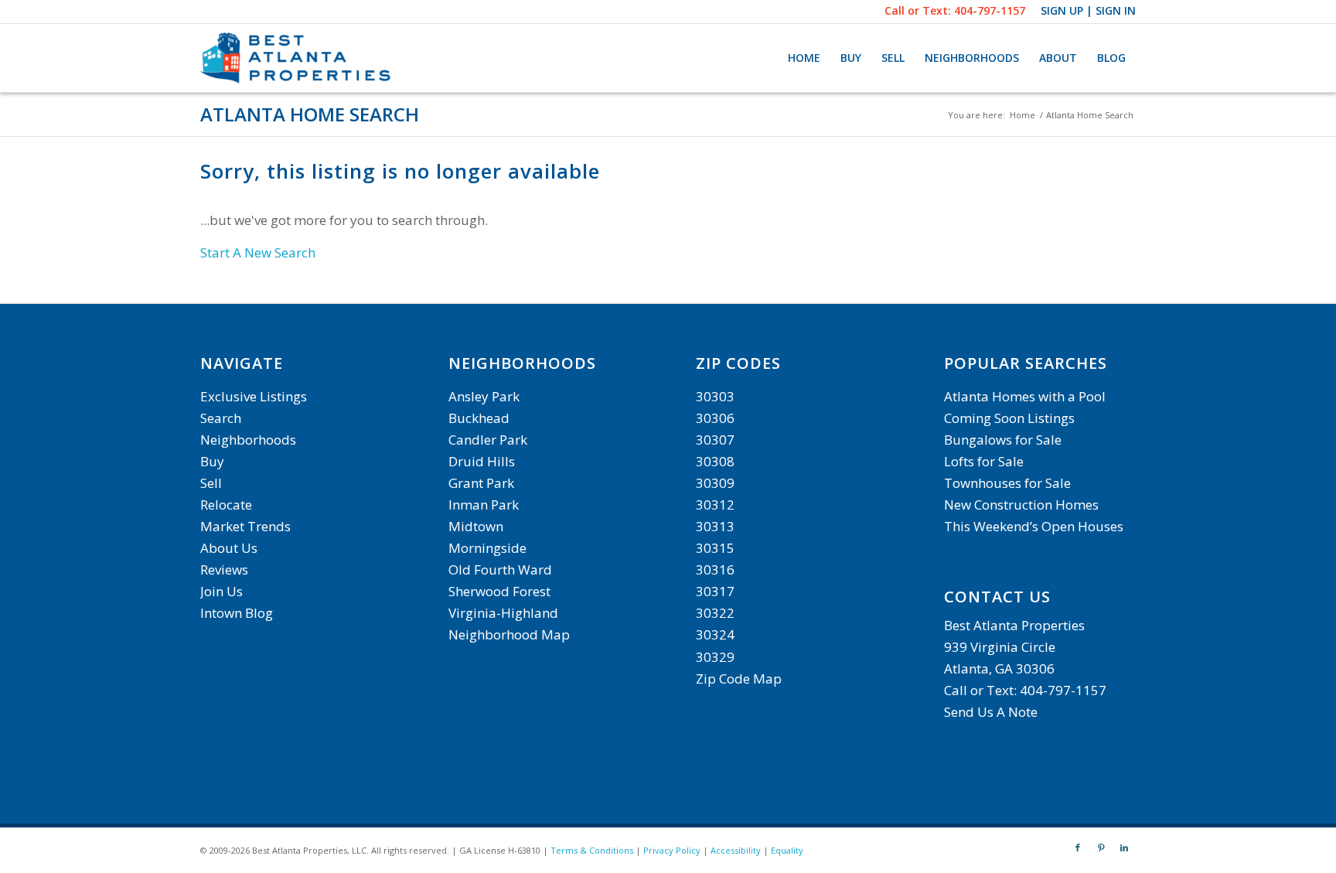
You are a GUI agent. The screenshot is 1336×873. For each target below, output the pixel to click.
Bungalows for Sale (1003, 439)
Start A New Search (257, 252)
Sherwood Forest (499, 591)
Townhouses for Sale (1009, 483)
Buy (212, 461)
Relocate (226, 504)
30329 (715, 657)
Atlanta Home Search (309, 114)
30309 (715, 483)
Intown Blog (236, 613)
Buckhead (479, 418)
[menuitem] (804, 58)
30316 (715, 569)
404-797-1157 (989, 10)
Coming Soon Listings (1009, 418)
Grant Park (481, 483)
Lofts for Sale (984, 461)
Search (220, 418)
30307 (715, 439)
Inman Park (483, 504)
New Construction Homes (1021, 504)
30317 (715, 591)
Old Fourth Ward (500, 569)
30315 (715, 548)
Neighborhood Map (509, 634)
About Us (228, 548)
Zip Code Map (739, 678)
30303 (715, 396)
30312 (715, 504)
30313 (715, 526)
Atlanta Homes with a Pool (1025, 396)
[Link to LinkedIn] (1124, 847)
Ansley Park (484, 396)
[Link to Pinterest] (1101, 847)
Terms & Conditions (591, 850)
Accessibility (736, 850)
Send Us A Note (991, 712)
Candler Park (487, 439)
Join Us (221, 591)
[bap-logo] (297, 58)
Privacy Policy (671, 850)
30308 (715, 461)
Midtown (475, 526)
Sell (211, 483)
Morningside (487, 548)
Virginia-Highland (503, 613)
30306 (715, 418)
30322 (715, 613)
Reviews (224, 569)
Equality (787, 850)
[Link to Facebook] (1077, 847)
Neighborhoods (248, 439)
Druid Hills (481, 461)
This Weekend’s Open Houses (1033, 526)
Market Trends (245, 526)
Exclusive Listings (253, 396)
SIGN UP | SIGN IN (1088, 10)
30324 (715, 634)
